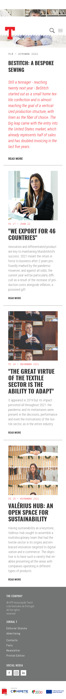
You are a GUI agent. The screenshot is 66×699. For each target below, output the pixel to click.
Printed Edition (15, 655)
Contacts (12, 640)
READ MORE (15, 158)
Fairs (9, 645)
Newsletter (13, 650)
